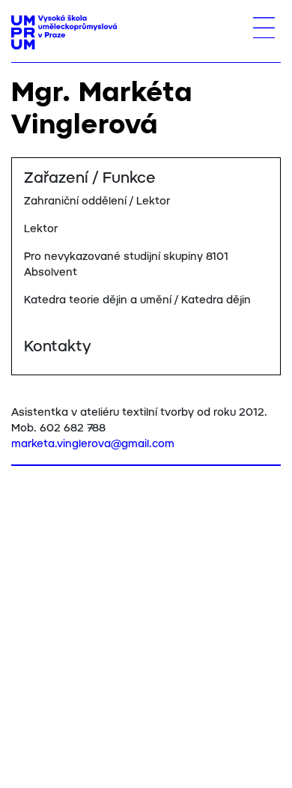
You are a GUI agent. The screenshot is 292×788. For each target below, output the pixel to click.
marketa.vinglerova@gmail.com (92, 444)
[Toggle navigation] (264, 27)
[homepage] (64, 32)
